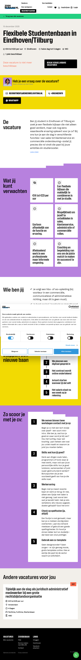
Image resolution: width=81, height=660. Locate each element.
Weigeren (14, 351)
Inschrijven (65, 7)
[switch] (30, 338)
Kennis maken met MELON (23, 644)
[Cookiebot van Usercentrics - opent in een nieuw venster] (70, 307)
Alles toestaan (66, 351)
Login (75, 7)
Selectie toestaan (41, 351)
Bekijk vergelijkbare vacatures (56, 63)
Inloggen (36, 640)
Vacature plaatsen (36, 647)
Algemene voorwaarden (9, 652)
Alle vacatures (8, 640)
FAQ (19, 640)
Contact (21, 648)
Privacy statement (23, 652)
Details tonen (70, 345)
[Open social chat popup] (76, 655)
